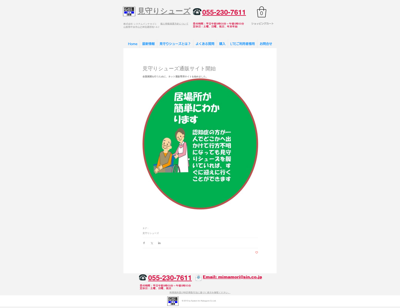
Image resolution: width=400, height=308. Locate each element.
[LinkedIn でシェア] (159, 242)
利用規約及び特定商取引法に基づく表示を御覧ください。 (200, 292)
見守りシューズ (150, 233)
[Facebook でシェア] (143, 242)
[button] (261, 11)
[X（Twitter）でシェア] (151, 242)
